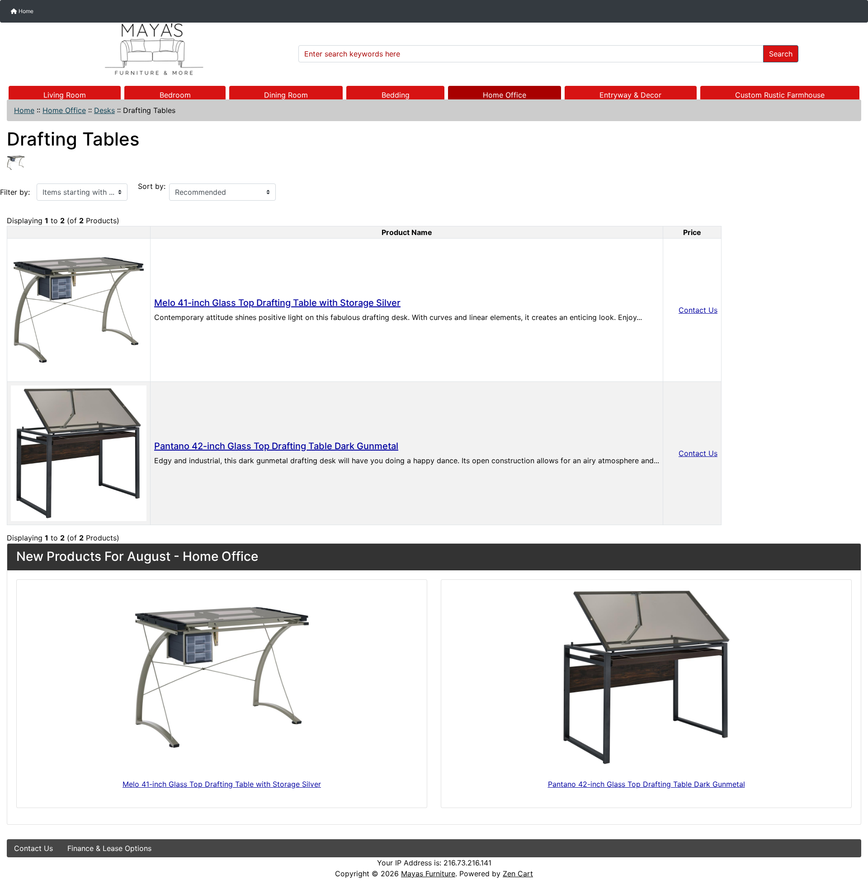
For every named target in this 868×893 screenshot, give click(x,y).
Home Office (504, 94)
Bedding (396, 94)
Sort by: (151, 186)
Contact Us (698, 310)
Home (25, 11)
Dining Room (286, 94)
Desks (104, 110)
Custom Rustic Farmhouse (780, 94)
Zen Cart (518, 873)
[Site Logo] (149, 49)
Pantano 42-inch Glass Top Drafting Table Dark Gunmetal (276, 446)
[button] (851, 848)
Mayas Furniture (428, 873)
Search (781, 53)
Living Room (64, 94)
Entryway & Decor (630, 94)
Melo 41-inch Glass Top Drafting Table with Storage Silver (277, 302)
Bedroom (175, 94)
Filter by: (15, 192)
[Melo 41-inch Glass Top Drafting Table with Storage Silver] (78, 309)
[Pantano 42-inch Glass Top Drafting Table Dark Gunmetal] (78, 452)
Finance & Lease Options (109, 848)
